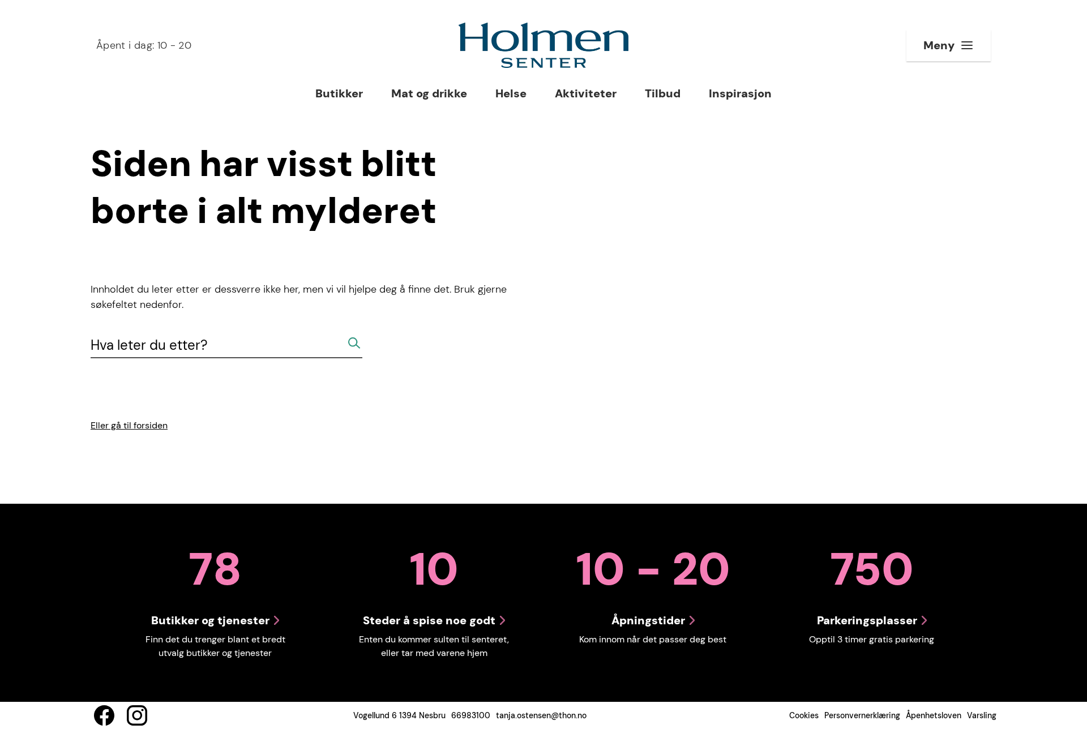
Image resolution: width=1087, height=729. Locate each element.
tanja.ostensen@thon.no (541, 715)
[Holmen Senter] (543, 45)
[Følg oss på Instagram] (137, 715)
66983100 (470, 715)
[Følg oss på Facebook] (104, 715)
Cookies (804, 715)
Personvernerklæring (862, 715)
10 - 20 (143, 45)
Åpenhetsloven (933, 715)
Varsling (981, 715)
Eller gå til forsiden (129, 425)
